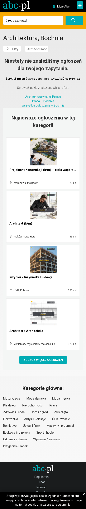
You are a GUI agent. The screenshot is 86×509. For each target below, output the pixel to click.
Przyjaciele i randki (15, 446)
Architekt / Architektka (26, 331)
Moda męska (61, 398)
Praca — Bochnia (43, 101)
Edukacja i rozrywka (16, 432)
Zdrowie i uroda (14, 412)
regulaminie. (63, 504)
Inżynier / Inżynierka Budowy (30, 277)
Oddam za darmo (15, 439)
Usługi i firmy (31, 426)
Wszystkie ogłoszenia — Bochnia (43, 105)
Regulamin (41, 477)
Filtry (15, 49)
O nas (42, 482)
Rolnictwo (10, 426)
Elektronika (10, 419)
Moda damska (36, 398)
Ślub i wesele (61, 419)
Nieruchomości (32, 405)
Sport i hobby (45, 432)
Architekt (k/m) (20, 223)
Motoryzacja (11, 398)
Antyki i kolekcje (35, 419)
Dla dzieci (9, 405)
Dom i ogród (39, 412)
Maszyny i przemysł (60, 426)
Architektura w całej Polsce (43, 96)
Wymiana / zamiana (46, 439)
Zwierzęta (61, 412)
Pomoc (42, 487)
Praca (53, 405)
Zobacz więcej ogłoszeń (43, 360)
